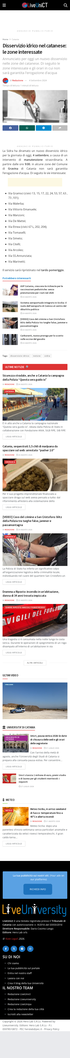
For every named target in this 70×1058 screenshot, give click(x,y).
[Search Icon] (65, 5)
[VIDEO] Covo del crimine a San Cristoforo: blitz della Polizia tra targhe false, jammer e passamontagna (43, 322)
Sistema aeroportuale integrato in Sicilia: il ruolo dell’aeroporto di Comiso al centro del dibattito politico (43, 306)
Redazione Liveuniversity (22, 999)
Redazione (17, 80)
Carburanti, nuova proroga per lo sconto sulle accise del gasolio (41, 337)
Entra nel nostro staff (20, 973)
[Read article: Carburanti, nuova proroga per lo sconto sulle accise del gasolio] (10, 339)
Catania (15, 39)
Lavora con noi (16, 978)
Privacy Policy (51, 1029)
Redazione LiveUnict (19, 994)
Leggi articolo (15, 436)
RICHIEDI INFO (38, 889)
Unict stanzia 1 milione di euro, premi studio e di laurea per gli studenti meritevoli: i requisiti (42, 778)
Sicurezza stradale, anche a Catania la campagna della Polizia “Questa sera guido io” (33, 377)
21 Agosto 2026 (53, 821)
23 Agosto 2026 (25, 600)
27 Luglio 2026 (27, 786)
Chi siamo (13, 963)
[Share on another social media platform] (59, 128)
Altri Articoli (35, 662)
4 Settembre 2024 (38, 80)
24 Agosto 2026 (29, 297)
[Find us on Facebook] (6, 949)
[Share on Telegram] (44, 128)
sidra (47, 355)
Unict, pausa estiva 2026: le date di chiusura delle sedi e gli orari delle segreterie (48, 739)
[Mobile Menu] (4, 5)
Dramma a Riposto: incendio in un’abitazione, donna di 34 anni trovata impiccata (31, 594)
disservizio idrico (19, 355)
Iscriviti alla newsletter (20, 1014)
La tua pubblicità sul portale (24, 968)
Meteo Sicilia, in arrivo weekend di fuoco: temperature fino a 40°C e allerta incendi (48, 812)
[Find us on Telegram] (22, 949)
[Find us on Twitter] (14, 949)
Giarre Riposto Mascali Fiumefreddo (25, 607)
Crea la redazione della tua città (26, 1009)
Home (5, 39)
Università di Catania (12, 738)
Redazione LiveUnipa (19, 1004)
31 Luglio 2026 (52, 748)
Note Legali (11, 938)
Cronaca (10, 462)
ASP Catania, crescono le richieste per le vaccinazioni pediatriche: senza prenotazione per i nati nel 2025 (41, 289)
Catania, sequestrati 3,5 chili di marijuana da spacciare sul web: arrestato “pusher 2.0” (30, 448)
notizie (37, 355)
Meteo (8, 810)
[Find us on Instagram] (30, 949)
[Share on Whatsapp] (27, 128)
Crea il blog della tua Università (25, 983)
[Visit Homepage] (34, 5)
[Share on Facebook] (10, 128)
